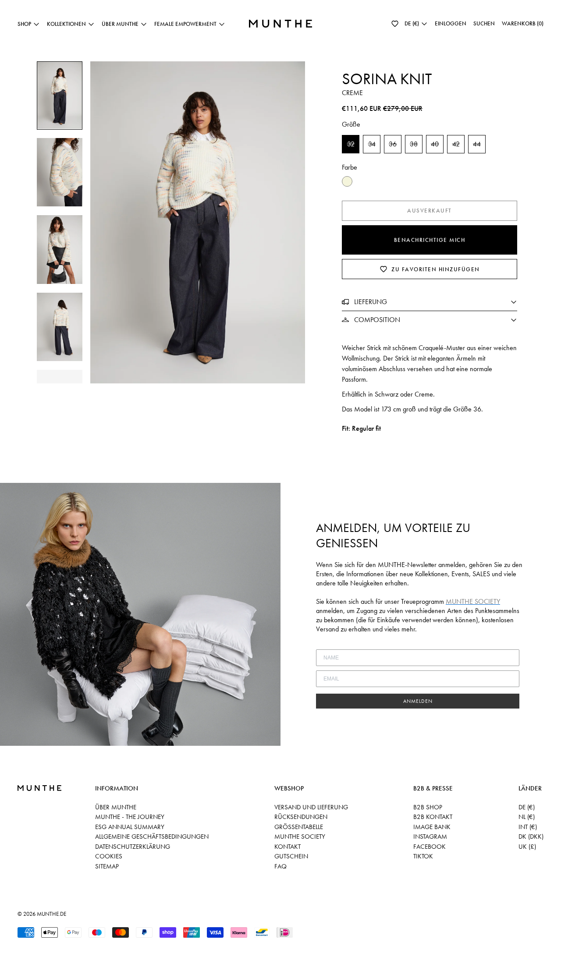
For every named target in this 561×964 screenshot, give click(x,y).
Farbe (349, 167)
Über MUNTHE (115, 807)
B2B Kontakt (432, 816)
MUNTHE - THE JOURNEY (129, 816)
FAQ (280, 866)
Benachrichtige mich (429, 240)
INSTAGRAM (430, 836)
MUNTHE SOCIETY (299, 836)
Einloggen (450, 23)
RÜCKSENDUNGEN (300, 816)
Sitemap (107, 866)
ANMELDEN (418, 701)
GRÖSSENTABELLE (298, 826)
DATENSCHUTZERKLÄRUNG (132, 846)
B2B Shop (427, 807)
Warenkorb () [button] (522, 23)
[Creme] (347, 181)
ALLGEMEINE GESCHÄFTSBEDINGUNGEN (152, 836)
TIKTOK (423, 856)
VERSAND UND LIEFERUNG (311, 807)
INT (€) (527, 826)
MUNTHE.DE (51, 914)
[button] (395, 23)
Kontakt (287, 846)
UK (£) (527, 846)
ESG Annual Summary (129, 826)
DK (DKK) (530, 836)
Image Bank (432, 826)
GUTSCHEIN (291, 856)
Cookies (108, 856)
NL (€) (526, 816)
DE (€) (526, 807)
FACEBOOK (429, 846)
